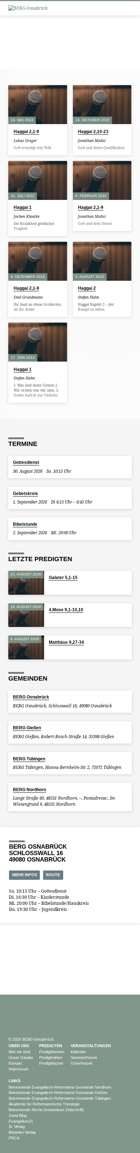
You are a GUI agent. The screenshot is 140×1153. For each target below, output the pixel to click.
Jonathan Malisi (92, 140)
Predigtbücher (51, 1063)
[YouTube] (11, 1022)
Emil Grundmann (28, 297)
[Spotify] (26, 1022)
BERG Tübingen (29, 758)
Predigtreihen (50, 1057)
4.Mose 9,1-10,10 (66, 609)
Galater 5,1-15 (63, 577)
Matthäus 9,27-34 (66, 642)
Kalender (78, 1052)
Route (53, 875)
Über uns (19, 1046)
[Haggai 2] (102, 261)
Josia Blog (18, 1115)
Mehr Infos (24, 875)
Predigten (50, 1046)
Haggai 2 (87, 288)
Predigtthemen (51, 1052)
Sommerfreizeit (84, 1057)
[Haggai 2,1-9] (37, 104)
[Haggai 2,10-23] (102, 104)
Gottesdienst (26, 462)
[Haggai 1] (37, 180)
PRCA (14, 1138)
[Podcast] (19, 1022)
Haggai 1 (23, 207)
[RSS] (34, 1022)
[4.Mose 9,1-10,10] (26, 615)
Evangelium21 (21, 1121)
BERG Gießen (27, 727)
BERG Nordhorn (29, 789)
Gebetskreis (25, 493)
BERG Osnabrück (31, 697)
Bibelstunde (25, 524)
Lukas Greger (25, 140)
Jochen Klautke (26, 216)
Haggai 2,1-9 (26, 131)
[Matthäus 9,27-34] (26, 647)
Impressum (18, 1069)
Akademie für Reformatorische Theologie (44, 1104)
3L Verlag (17, 1126)
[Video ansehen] (42, 140)
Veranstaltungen (91, 1046)
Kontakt (15, 1063)
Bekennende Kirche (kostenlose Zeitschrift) (46, 1110)
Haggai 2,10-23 (93, 131)
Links (14, 1081)
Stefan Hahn (88, 297)
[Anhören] (46, 140)
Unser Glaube (21, 1057)
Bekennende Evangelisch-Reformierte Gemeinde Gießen (58, 1092)
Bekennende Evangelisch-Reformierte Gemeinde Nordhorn (60, 1087)
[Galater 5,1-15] (26, 583)
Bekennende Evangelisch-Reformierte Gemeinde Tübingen (60, 1098)
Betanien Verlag (22, 1132)
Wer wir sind (19, 1052)
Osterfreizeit (81, 1063)
